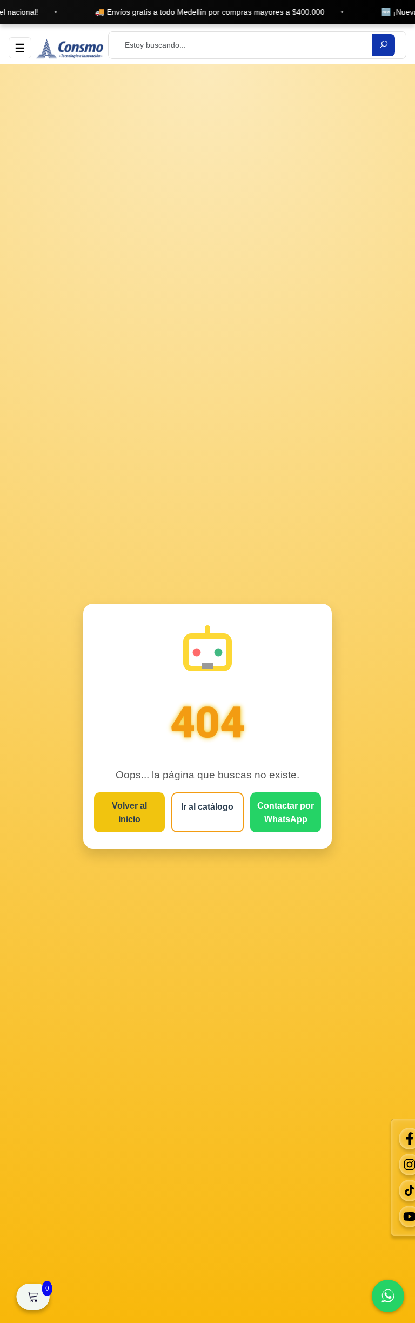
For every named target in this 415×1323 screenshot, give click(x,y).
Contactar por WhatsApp (285, 812)
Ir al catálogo (207, 806)
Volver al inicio (129, 812)
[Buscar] (383, 45)
